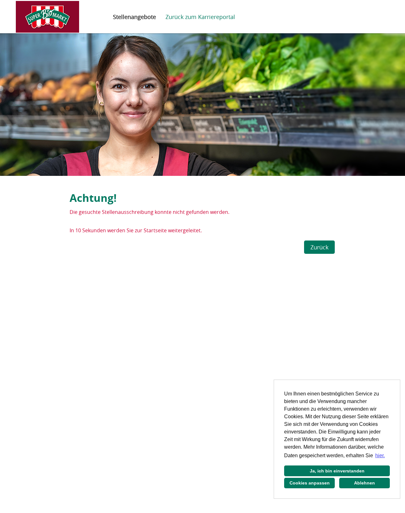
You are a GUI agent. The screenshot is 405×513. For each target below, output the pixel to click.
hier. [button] (380, 455)
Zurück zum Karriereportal (200, 17)
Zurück (319, 247)
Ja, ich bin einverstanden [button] (337, 470)
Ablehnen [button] (364, 482)
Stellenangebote (134, 17)
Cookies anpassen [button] (310, 482)
